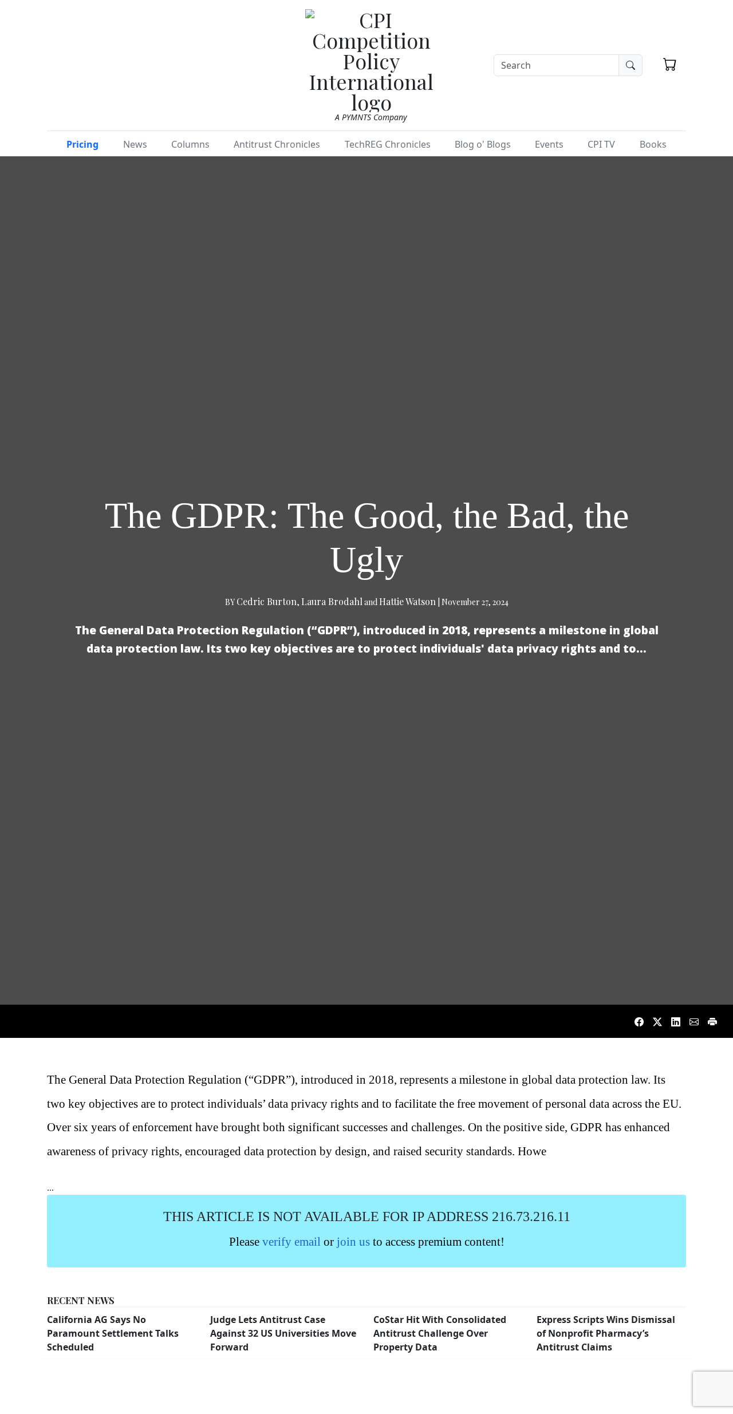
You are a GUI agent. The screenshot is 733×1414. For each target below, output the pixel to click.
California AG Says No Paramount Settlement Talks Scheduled (113, 1333)
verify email (291, 1241)
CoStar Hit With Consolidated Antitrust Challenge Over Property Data (439, 1333)
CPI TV (601, 144)
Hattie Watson (407, 601)
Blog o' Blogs (483, 144)
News (135, 144)
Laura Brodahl (331, 601)
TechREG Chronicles (388, 144)
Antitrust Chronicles (277, 144)
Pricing (82, 144)
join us (353, 1241)
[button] (670, 64)
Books (653, 144)
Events (549, 144)
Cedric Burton (267, 601)
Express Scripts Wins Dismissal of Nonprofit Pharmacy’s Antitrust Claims (606, 1333)
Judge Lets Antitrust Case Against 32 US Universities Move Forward (283, 1333)
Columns (190, 144)
